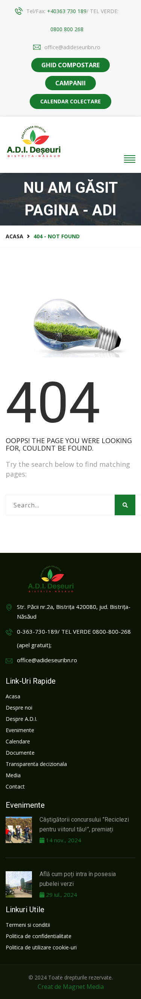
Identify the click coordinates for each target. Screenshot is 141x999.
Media (13, 775)
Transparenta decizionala (36, 763)
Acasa (14, 236)
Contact (15, 786)
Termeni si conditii (28, 924)
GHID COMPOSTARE (70, 65)
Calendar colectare (70, 101)
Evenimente (20, 730)
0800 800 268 (66, 29)
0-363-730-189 (37, 631)
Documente (20, 752)
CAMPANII (70, 83)
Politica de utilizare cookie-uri (41, 947)
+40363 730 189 (66, 11)
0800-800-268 (111, 631)
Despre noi (19, 707)
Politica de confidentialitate (38, 936)
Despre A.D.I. (21, 718)
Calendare (18, 741)
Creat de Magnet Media (71, 986)
